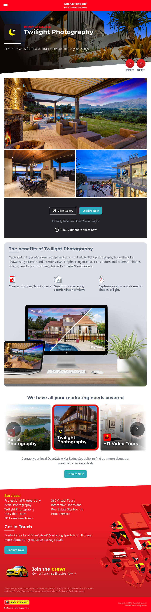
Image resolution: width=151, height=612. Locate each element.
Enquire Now (90, 210)
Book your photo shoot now (78, 230)
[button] (13, 429)
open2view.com (75, 5)
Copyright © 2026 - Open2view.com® (132, 604)
